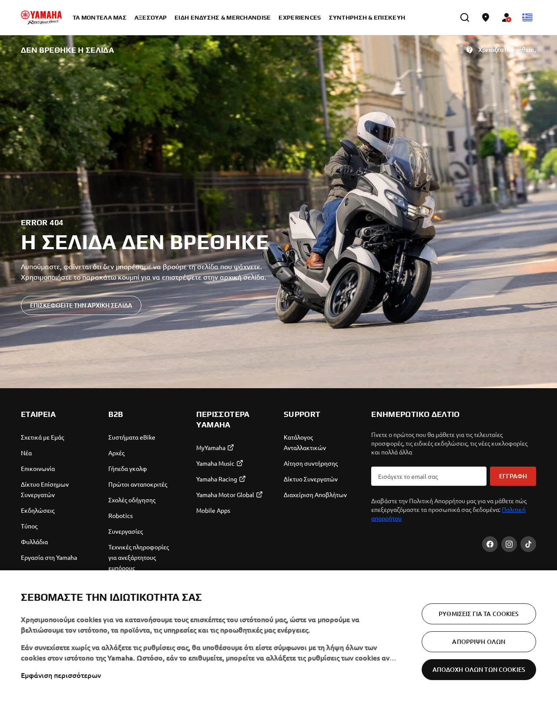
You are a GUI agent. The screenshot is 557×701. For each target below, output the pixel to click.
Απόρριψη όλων (478, 641)
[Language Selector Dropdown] (527, 17)
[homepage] (41, 17)
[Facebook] (490, 544)
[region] (278, 635)
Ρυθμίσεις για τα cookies (479, 614)
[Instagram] (509, 544)
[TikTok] (528, 544)
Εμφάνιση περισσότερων (61, 675)
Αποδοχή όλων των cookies (479, 669)
